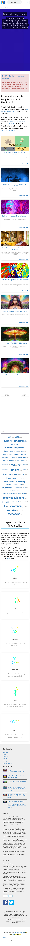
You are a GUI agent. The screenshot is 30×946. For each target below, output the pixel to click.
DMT (4, 754)
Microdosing (21, 482)
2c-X (18, 436)
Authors (5, 454)
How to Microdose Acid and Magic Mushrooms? (15, 153)
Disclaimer (14, 457)
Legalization (8, 474)
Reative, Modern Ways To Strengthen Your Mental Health (17, 776)
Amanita (23, 451)
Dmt (5, 461)
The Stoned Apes (18, 932)
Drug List (12, 460)
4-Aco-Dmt (15, 444)
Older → (25, 395)
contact (8, 558)
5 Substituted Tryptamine (15, 447)
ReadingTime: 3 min (23, 259)
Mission (16, 484)
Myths (25, 487)
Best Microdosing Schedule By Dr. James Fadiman (15, 248)
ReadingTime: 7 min (23, 290)
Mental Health (9, 482)
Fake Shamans (6, 464)
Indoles (16, 469)
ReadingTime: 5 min (23, 354)
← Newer (5, 395)
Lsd (24, 474)
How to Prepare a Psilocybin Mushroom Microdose (15, 185)
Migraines (9, 484)
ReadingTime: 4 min (23, 227)
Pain (19, 493)
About (6, 451)
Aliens (18, 451)
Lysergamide (12, 478)
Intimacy (25, 469)
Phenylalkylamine (15, 497)
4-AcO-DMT (11, 124)
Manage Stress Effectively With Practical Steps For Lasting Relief (16, 770)
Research (25, 501)
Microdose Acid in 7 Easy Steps (15, 375)
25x (11, 436)
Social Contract (12, 510)
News (19, 490)
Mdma (22, 478)
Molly (22, 484)
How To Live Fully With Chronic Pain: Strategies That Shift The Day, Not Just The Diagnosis (17, 788)
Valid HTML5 (17, 934)
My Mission (19, 487)
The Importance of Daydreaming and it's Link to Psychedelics (17, 782)
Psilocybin (4, 111)
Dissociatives (23, 457)
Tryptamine (15, 513)
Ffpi (20, 465)
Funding (25, 464)
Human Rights (5, 469)
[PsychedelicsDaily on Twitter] (11, 902)
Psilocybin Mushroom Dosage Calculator (15, 216)
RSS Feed (5, 937)
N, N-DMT (15, 578)
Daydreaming (5, 457)
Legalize (17, 474)
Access (12, 451)
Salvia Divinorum (7, 763)
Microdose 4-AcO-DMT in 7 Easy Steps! (15, 343)
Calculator (16, 454)
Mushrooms (12, 111)
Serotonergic (18, 506)
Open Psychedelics (10, 493)
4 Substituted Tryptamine (15, 440)
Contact (24, 454)
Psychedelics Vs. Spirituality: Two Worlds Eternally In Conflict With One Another (17, 796)
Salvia (5, 506)
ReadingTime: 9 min (23, 195)
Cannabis (5, 752)
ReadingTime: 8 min (23, 163)
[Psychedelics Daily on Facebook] (6, 902)
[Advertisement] (15, 414)
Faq (14, 464)
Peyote (24, 493)
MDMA (15, 731)
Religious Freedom (16, 501)
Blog (10, 454)
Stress (21, 510)
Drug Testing (22, 460)
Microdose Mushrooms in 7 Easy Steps (15, 311)
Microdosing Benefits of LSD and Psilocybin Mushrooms (15, 280)
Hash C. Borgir (18, 940)
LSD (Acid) (5, 756)
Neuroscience (12, 490)
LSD (27, 109)
